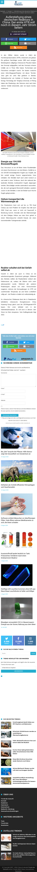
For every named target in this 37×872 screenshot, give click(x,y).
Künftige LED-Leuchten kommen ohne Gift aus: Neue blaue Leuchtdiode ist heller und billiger (18, 590)
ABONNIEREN (18, 671)
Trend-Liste (4, 823)
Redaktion (4, 803)
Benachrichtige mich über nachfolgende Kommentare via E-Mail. (19, 418)
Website (3, 400)
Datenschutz (5, 807)
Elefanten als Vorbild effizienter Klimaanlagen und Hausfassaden (18, 486)
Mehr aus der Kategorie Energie (18, 423)
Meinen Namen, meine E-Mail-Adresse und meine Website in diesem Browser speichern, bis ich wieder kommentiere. (18, 410)
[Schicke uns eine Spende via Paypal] (10, 358)
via (2, 325)
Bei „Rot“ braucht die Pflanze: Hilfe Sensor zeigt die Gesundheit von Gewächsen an (16, 453)
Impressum (4, 805)
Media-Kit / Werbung (7, 809)
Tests (2, 821)
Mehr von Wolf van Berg (17, 420)
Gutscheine (4, 825)
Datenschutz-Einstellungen (10, 811)
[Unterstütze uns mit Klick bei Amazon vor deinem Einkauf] (27, 358)
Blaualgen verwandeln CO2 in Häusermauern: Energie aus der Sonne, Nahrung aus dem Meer (18, 623)
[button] (9, 39)
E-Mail (3, 394)
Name (3, 388)
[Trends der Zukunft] (18, 3)
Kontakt (3, 801)
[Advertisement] (18, 110)
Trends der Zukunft (7, 799)
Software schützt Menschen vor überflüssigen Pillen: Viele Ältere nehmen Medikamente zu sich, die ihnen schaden (18, 520)
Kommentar (4, 373)
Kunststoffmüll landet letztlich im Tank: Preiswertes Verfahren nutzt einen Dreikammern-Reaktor (15, 556)
